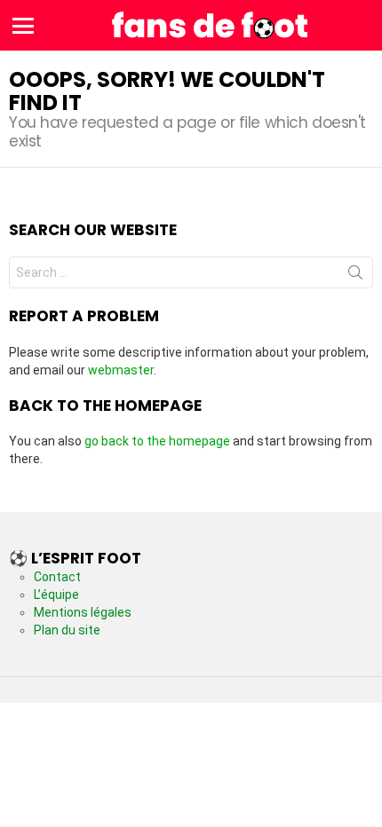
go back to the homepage (157, 441)
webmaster (121, 370)
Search (355, 275)
